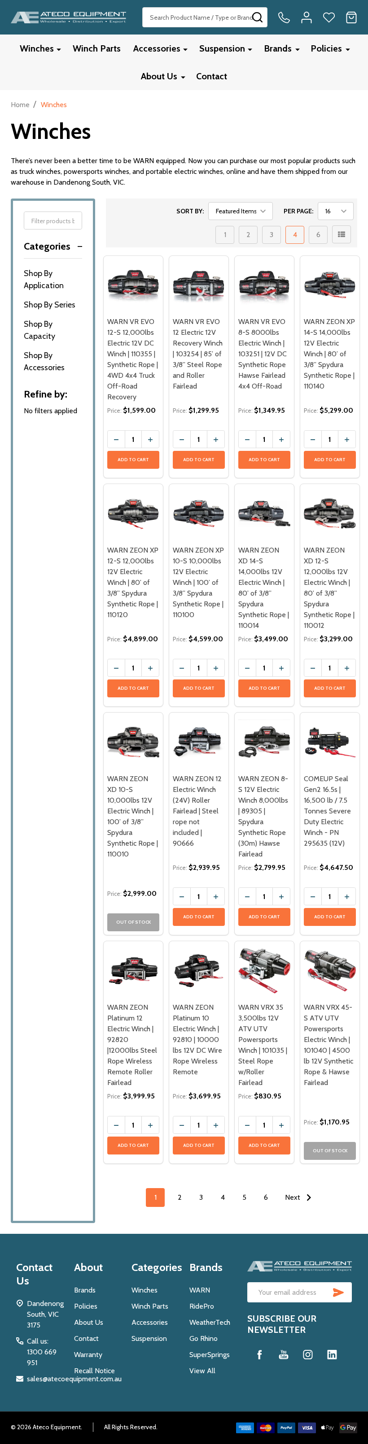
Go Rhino (203, 1338)
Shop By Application (44, 279)
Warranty (88, 1354)
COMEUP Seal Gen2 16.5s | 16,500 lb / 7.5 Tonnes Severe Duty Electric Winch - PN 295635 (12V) (327, 810)
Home (20, 104)
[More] (59, 49)
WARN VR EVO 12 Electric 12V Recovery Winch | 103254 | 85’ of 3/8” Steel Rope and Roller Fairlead (198, 353)
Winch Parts (97, 48)
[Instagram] (308, 1354)
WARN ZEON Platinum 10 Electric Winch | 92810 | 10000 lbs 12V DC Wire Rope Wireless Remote (197, 1039)
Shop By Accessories (44, 361)
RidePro (201, 1306)
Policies (326, 48)
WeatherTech (209, 1322)
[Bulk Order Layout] (341, 234)
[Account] (306, 17)
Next (293, 1197)
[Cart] (351, 17)
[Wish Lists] (329, 17)
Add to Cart (133, 460)
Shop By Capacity (39, 330)
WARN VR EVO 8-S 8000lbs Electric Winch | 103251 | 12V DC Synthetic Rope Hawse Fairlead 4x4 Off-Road (262, 353)
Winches (37, 48)
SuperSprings (209, 1354)
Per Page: (298, 211)
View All (202, 1370)
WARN (199, 1290)
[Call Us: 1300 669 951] (284, 17)
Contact (211, 76)
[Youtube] (284, 1354)
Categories (47, 246)
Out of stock (133, 922)
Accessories (156, 48)
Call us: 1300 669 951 (42, 1352)
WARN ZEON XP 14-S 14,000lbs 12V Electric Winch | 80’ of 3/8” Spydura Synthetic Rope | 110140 (329, 353)
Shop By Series (49, 305)
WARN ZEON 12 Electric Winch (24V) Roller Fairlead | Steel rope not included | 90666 (197, 810)
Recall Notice (94, 1370)
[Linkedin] (332, 1354)
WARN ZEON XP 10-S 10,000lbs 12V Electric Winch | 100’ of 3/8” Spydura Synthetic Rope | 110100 (198, 582)
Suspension (222, 48)
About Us (159, 76)
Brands (278, 48)
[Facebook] (259, 1354)
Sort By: (190, 211)
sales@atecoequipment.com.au (74, 1379)
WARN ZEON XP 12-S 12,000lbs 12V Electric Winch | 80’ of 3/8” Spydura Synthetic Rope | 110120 (132, 582)
